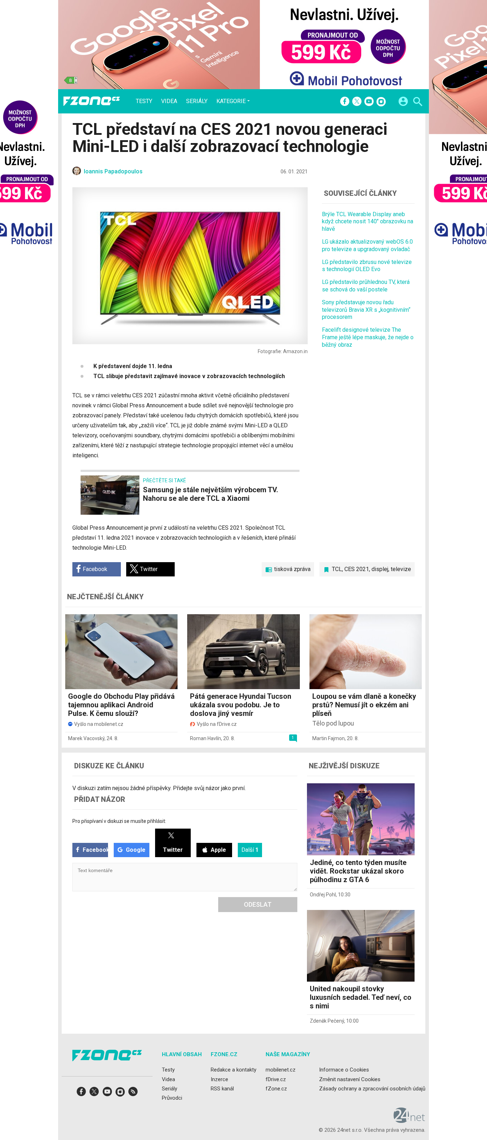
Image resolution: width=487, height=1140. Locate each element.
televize (401, 569)
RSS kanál (222, 1088)
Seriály (196, 101)
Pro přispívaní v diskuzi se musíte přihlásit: (119, 821)
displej (379, 569)
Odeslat (258, 904)
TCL (337, 569)
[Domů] (91, 101)
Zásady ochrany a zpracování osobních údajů (372, 1088)
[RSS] (133, 1093)
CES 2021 (356, 569)
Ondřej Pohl (323, 894)
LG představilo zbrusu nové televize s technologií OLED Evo (367, 266)
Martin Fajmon (328, 738)
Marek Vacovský (86, 738)
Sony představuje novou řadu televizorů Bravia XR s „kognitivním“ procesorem (366, 310)
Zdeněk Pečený (327, 1021)
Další (249, 849)
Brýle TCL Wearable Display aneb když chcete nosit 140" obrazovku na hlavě (367, 222)
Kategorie (231, 101)
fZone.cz (276, 1088)
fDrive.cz (276, 1079)
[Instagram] (381, 102)
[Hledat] (417, 102)
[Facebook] (345, 102)
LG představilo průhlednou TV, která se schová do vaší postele (366, 286)
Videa (169, 101)
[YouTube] (369, 102)
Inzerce (219, 1079)
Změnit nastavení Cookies (349, 1079)
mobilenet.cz (281, 1070)
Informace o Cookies (344, 1070)
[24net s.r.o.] (409, 1120)
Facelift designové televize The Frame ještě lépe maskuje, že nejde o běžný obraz (368, 337)
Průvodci (172, 1098)
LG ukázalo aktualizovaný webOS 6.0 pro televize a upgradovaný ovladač (367, 245)
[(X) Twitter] (357, 102)
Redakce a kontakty (233, 1070)
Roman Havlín (205, 738)
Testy (144, 101)
